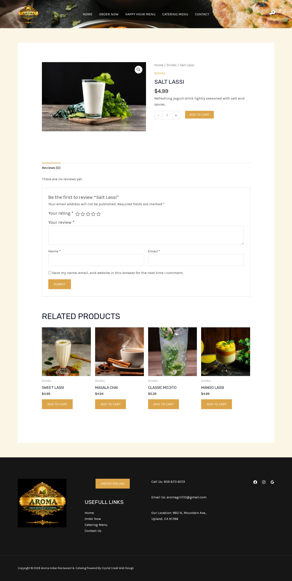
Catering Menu (175, 14)
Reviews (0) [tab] (51, 167)
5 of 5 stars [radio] (98, 214)
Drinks (172, 65)
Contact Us (93, 531)
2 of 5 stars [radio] (83, 214)
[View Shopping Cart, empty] (270, 14)
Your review (61, 222)
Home (87, 14)
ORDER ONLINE (112, 483)
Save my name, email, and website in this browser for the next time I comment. (117, 273)
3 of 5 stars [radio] (88, 214)
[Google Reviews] (272, 482)
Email (154, 251)
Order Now (108, 14)
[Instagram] (264, 482)
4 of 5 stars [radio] (93, 214)
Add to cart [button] (57, 404)
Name (54, 251)
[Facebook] (255, 482)
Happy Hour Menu (140, 14)
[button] (138, 69)
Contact (202, 14)
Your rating (60, 213)
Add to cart (199, 115)
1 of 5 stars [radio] (77, 214)
